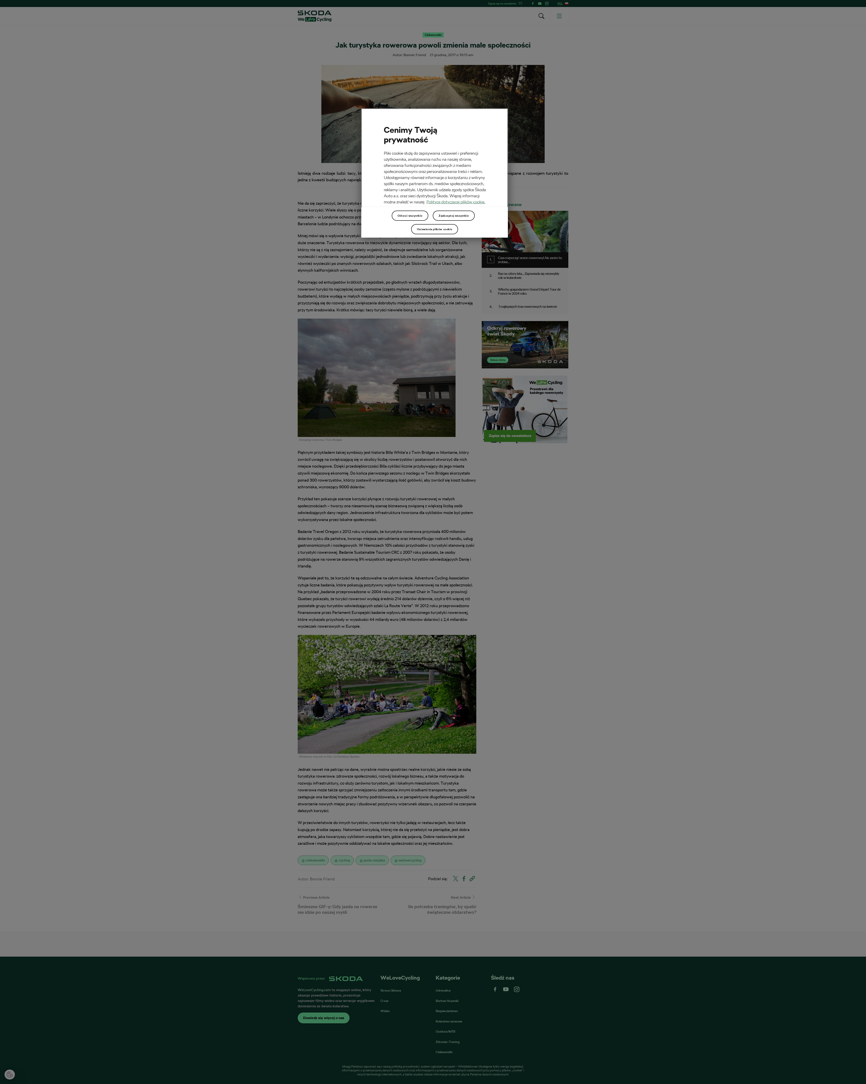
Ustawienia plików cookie (434, 229)
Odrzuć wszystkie (410, 215)
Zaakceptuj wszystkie (454, 215)
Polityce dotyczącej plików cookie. (455, 202)
